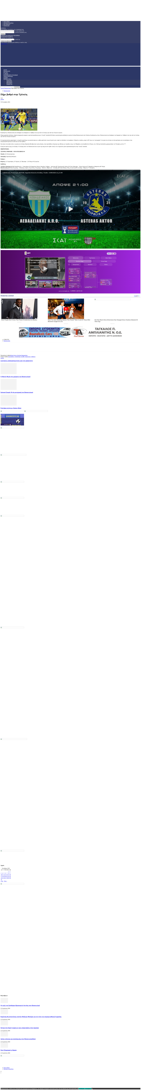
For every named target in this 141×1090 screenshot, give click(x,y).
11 (2, 874)
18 (2, 876)
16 (10, 874)
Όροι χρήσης (7, 21)
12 (4, 874)
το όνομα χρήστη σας (19, 30)
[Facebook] (3, 104)
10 (1, 874)
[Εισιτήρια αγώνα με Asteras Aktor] (9, 405)
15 (8, 874)
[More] (24, 104)
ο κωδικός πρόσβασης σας (20, 32)
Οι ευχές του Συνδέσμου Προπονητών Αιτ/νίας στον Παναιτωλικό (20, 1005)
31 (1, 879)
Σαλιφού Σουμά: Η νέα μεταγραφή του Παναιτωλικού (17, 392)
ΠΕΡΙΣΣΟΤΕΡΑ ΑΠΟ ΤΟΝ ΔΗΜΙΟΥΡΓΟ (22, 360)
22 (8, 876)
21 (7, 876)
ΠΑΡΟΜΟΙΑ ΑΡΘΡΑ (6, 360)
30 (10, 878)
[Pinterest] (13, 104)
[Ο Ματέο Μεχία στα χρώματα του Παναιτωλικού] (9, 373)
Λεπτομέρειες (88, 1088)
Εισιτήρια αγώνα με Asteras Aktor (11, 408)
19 (4, 876)
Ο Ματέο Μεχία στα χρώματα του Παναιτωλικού (15, 376)
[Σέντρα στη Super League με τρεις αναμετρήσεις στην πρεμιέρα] (4, 1025)
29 (8, 878)
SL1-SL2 (6, 72)
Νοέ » (5, 881)
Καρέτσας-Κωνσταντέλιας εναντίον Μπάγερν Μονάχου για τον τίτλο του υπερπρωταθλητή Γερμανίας (31, 1016)
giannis (2, 99)
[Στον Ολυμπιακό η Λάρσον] (4, 1047)
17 (1, 876)
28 (7, 878)
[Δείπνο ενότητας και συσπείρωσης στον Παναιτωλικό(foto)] (4, 1036)
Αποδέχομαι (81, 1088)
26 (4, 878)
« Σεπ (2, 881)
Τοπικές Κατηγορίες (8, 76)
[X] (8, 104)
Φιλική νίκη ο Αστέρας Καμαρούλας (18, 355)
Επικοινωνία (6, 25)
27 (5, 878)
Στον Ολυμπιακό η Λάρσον (9, 1050)
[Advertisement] (70, 55)
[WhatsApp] (18, 104)
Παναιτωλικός (7, 71)
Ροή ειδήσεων (7, 24)
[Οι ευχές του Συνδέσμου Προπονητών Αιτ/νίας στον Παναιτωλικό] (4, 1002)
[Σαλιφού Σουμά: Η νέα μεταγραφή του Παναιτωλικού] (9, 389)
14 (7, 874)
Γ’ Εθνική (6, 73)
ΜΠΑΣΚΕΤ (9, 83)
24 (1, 878)
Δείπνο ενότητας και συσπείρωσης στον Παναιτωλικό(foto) (18, 1039)
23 (10, 876)
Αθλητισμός (9, 81)
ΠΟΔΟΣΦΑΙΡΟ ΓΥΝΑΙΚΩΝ (11, 75)
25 (2, 878)
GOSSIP (6, 77)
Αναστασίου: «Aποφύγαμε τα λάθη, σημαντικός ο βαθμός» (22, 356)
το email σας (17, 39)
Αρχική (5, 69)
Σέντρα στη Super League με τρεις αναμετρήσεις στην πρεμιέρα (20, 1028)
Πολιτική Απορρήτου (8, 23)
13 (5, 874)
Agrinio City (9, 84)
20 (5, 876)
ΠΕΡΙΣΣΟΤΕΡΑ (7, 79)
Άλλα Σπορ (9, 80)
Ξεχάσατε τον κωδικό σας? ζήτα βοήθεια (10, 35)
